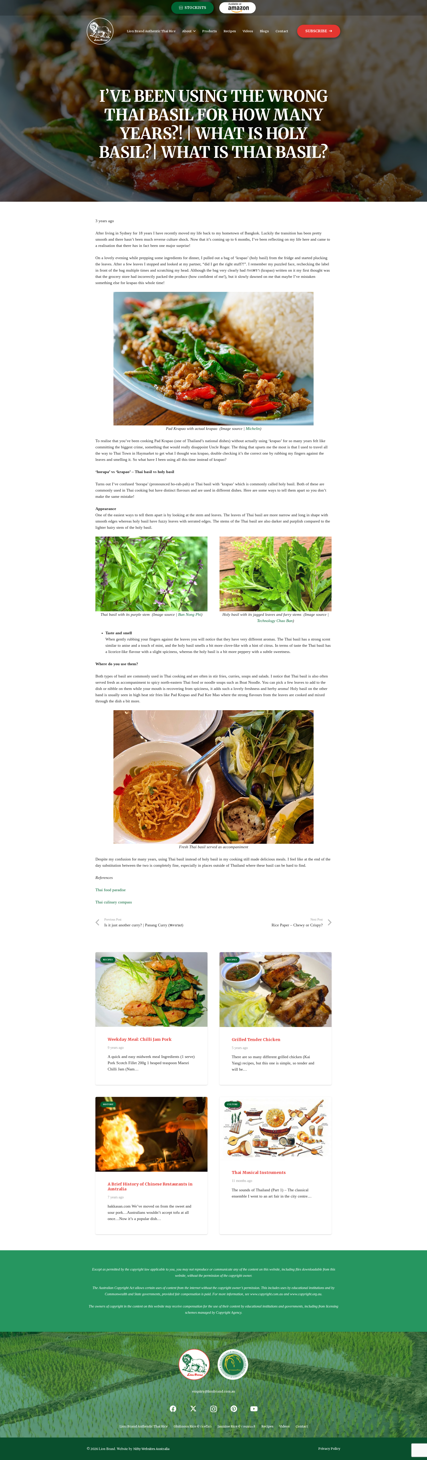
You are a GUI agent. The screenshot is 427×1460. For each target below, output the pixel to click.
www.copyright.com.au (266, 1294)
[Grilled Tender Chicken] (276, 989)
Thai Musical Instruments (259, 1172)
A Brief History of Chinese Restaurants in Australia (150, 1186)
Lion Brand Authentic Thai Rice (143, 1426)
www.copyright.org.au (305, 1294)
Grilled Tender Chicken (256, 1039)
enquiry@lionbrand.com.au (213, 1391)
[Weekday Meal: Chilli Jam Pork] (151, 989)
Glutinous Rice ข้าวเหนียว (192, 1426)
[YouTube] (254, 1409)
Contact (302, 1426)
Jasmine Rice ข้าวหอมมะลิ (236, 1426)
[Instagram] (213, 1409)
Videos (284, 1426)
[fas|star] (194, 1364)
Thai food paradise (110, 890)
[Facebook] (173, 1409)
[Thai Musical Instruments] (276, 1128)
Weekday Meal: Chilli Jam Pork (140, 1039)
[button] (194, 31)
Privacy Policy (329, 1449)
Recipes (267, 1426)
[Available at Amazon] (237, 7)
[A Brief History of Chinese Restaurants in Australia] (151, 1134)
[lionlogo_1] (100, 31)
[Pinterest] (234, 1409)
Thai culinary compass (113, 902)
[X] (193, 1409)
